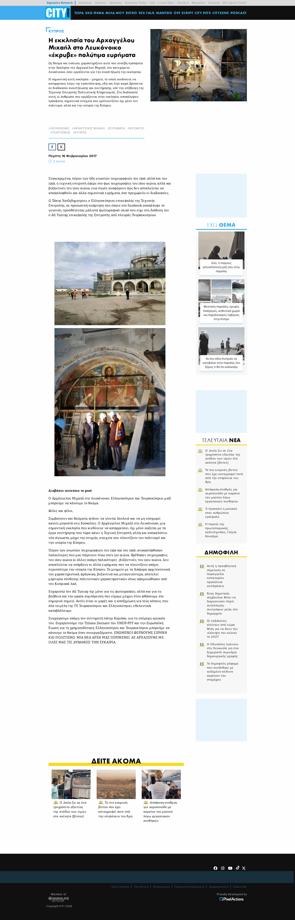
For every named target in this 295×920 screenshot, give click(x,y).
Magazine (198, 3)
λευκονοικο (60, 128)
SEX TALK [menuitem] (147, 13)
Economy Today (136, 3)
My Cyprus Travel (234, 3)
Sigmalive (85, 3)
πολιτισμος (61, 132)
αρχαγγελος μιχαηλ (89, 128)
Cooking (214, 3)
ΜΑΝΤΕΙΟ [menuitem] (164, 13)
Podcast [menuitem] (238, 13)
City (152, 3)
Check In (183, 3)
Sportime (115, 3)
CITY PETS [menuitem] (203, 13)
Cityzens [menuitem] (220, 13)
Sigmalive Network (60, 3)
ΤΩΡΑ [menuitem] (79, 13)
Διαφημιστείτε (219, 887)
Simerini (100, 3)
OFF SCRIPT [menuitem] (183, 13)
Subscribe (240, 887)
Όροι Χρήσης (121, 887)
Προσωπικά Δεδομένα (189, 887)
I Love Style (166, 3)
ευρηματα (117, 128)
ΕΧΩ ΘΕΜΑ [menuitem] (94, 13)
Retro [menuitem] (131, 13)
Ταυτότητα (141, 887)
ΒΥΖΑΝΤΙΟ (137, 128)
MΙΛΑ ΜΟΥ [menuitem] (115, 13)
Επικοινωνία (161, 887)
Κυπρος (56, 31)
